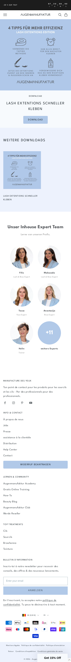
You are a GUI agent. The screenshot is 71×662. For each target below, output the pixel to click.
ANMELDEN (35, 590)
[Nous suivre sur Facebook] (5, 402)
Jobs (5, 425)
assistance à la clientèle (17, 437)
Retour (11, 651)
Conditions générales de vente (50, 651)
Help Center (10, 450)
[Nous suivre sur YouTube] (30, 402)
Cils (5, 531)
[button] (52, 658)
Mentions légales (13, 645)
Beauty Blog (10, 502)
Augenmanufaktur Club (16, 507)
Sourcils (7, 537)
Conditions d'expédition (26, 651)
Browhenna (9, 543)
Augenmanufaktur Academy (19, 483)
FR (44, 615)
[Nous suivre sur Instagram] (13, 402)
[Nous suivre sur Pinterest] (22, 402)
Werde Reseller (11, 513)
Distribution (10, 443)
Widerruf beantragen (35, 464)
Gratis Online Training (16, 489)
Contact (7, 455)
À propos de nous (13, 419)
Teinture (8, 549)
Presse (7, 431)
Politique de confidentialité (32, 645)
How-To (7, 495)
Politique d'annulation (55, 645)
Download (35, 120)
